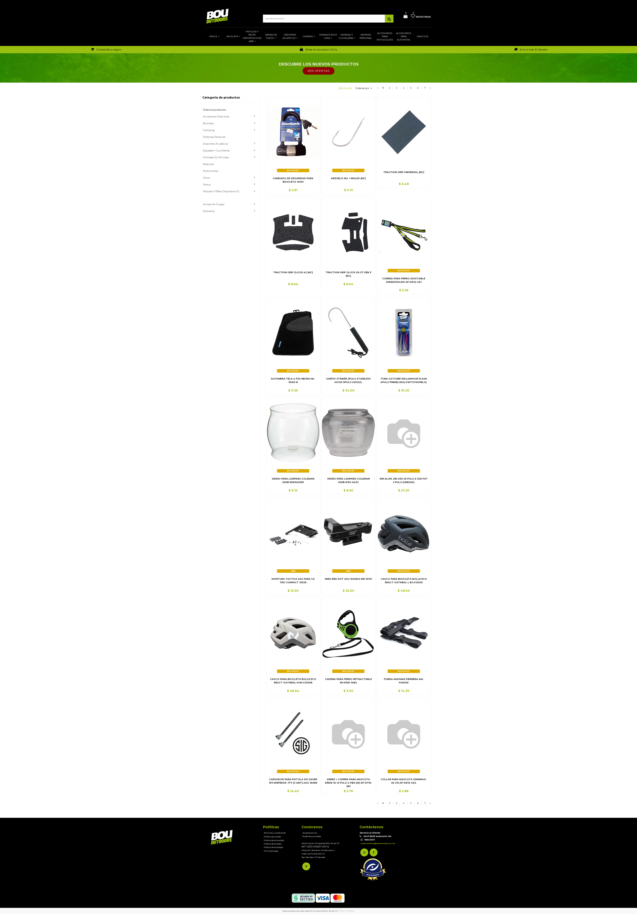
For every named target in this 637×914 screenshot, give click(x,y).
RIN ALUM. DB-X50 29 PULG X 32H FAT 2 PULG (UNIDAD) (404, 480)
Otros (206, 177)
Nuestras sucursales (311, 836)
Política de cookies (272, 836)
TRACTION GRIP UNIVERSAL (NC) (403, 172)
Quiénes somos (309, 833)
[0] (404, 16)
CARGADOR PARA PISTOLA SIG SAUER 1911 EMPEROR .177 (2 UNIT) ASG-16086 (293, 781)
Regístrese (423, 16)
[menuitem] (214, 36)
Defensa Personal (214, 137)
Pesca (207, 184)
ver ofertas (318, 70)
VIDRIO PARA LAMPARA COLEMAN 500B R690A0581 (293, 480)
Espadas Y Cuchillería (216, 150)
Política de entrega (273, 844)
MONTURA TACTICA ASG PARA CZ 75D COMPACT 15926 (293, 580)
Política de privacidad (274, 840)
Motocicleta (210, 171)
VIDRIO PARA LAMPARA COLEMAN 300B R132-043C (348, 480)
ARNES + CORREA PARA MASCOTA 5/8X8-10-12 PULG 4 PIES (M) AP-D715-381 (348, 783)
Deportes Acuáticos (215, 143)
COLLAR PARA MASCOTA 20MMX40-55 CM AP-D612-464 (404, 781)
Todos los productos (214, 109)
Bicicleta (208, 123)
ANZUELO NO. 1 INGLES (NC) (348, 178)
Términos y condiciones (275, 833)
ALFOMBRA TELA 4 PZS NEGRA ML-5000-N (293, 380)
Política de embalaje (273, 847)
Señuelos (208, 211)
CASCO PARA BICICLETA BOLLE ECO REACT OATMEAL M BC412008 (293, 681)
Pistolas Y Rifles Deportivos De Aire (224, 191)
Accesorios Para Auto (216, 116)
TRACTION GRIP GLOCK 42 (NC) (293, 272)
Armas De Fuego (213, 204)
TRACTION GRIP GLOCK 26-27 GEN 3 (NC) (348, 274)
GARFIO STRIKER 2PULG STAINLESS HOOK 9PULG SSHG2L (348, 380)
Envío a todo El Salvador (534, 49)
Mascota (208, 164)
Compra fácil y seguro (108, 49)
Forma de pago (271, 851)
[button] (364, 88)
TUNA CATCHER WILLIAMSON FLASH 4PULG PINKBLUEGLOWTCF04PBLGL (403, 380)
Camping (208, 130)
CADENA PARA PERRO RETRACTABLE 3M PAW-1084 (348, 681)
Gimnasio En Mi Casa (216, 157)
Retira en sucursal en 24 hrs (321, 49)
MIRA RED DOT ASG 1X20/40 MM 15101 (348, 578)
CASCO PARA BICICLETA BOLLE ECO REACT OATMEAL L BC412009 (404, 580)
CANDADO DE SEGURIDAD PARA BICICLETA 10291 (293, 180)
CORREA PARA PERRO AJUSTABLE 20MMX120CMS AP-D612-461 (403, 280)
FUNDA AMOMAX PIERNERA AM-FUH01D (404, 681)
